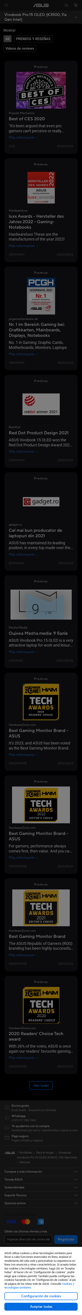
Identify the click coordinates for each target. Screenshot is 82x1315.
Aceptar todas (41, 1306)
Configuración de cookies (41, 1296)
